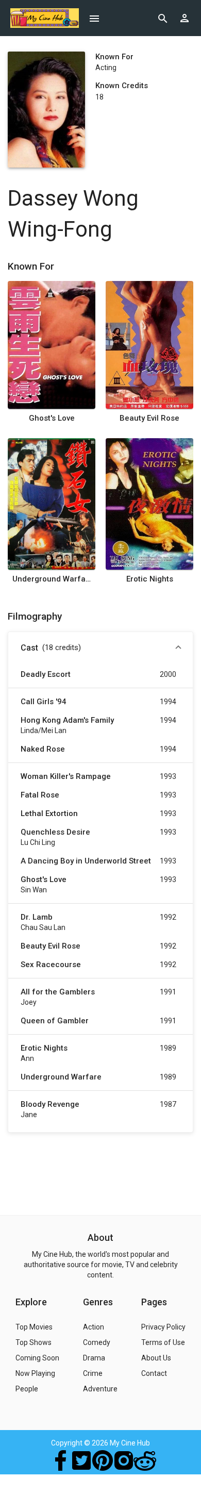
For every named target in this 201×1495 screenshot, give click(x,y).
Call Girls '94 (43, 701)
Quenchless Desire (55, 832)
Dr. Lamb (37, 917)
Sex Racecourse (51, 964)
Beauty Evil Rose (149, 418)
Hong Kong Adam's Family (67, 720)
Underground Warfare (51, 579)
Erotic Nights (149, 579)
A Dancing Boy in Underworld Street (86, 861)
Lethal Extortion (49, 813)
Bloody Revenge (50, 1104)
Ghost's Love (52, 418)
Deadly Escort (46, 674)
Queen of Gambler (55, 1020)
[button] (100, 648)
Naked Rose (43, 749)
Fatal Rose (40, 795)
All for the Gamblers (58, 991)
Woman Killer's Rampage (66, 776)
